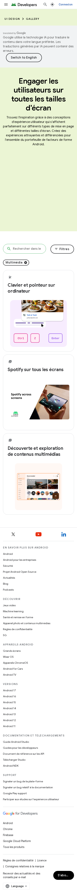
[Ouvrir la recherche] (45, 4)
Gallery (32, 19)
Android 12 (9, 720)
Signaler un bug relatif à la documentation (28, 787)
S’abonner (65, 875)
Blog (5, 583)
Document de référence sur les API (23, 753)
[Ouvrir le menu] (6, 4)
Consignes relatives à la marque (24, 866)
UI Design (12, 19)
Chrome (8, 829)
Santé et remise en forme (18, 617)
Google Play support (15, 793)
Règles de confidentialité (17, 629)
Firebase (8, 835)
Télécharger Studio (14, 759)
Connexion (66, 4)
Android (8, 554)
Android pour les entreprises (19, 560)
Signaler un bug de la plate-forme (23, 781)
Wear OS (8, 656)
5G (5, 635)
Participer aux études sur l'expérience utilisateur (31, 799)
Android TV (9, 674)
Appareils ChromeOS (15, 662)
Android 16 (9, 696)
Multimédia (14, 262)
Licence (42, 860)
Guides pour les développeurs (20, 747)
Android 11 (9, 726)
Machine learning (13, 611)
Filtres (62, 249)
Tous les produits (13, 847)
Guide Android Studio (16, 742)
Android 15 (9, 702)
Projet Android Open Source (19, 571)
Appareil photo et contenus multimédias (26, 623)
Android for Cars (13, 668)
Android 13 (9, 714)
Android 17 (9, 690)
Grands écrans (12, 651)
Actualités (9, 577)
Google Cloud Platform (17, 841)
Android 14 (9, 708)
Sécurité (8, 565)
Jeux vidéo (9, 605)
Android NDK (11, 765)
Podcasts (8, 589)
